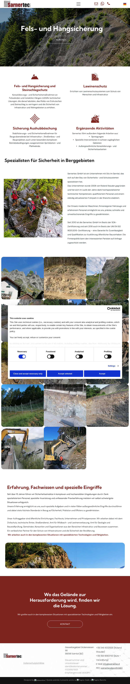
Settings (111, 366)
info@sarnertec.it (111, 664)
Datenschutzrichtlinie (33, 663)
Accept (102, 374)
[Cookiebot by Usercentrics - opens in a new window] (109, 309)
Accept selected (65, 374)
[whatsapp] (102, 4)
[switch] (50, 357)
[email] (96, 4)
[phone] (108, 4)
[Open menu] (78, 4)
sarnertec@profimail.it (112, 668)
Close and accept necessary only (27, 374)
